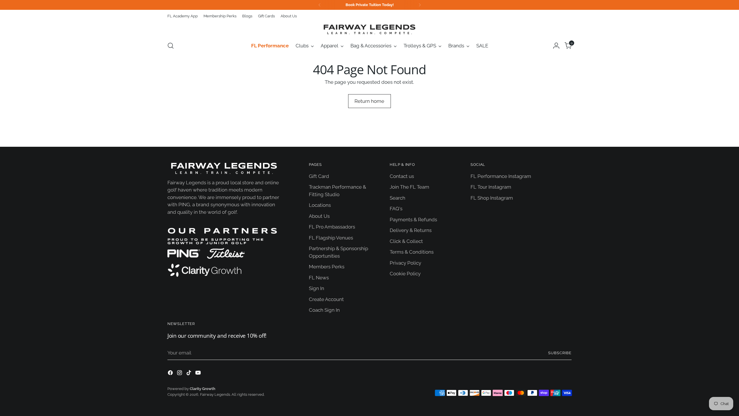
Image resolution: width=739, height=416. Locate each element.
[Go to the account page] (556, 45)
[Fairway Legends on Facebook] (170, 374)
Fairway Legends (215, 394)
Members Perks (326, 267)
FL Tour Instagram (491, 187)
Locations (320, 205)
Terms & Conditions (412, 252)
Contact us (402, 176)
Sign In (316, 288)
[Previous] (319, 5)
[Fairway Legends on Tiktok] (189, 374)
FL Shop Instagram (492, 198)
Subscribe (560, 353)
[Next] (419, 5)
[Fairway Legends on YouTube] (198, 374)
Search (397, 198)
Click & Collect (406, 241)
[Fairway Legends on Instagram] (180, 374)
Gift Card (319, 176)
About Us (319, 216)
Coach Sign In (324, 310)
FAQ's (396, 208)
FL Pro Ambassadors (332, 227)
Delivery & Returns (411, 230)
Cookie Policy (405, 273)
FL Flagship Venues (331, 238)
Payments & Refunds (413, 219)
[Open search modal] (170, 45)
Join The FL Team (409, 187)
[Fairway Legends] (369, 29)
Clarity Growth (202, 389)
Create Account (326, 299)
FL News (319, 278)
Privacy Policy (405, 263)
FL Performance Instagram (501, 176)
